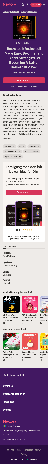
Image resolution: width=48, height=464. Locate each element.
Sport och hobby (32, 151)
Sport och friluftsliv (13, 156)
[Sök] (22, 4)
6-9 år (23, 12)
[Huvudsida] (44, 4)
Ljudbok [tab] (13, 246)
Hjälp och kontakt (15, 375)
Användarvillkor (34, 431)
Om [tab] (4, 246)
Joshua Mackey (10, 265)
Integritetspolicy (21, 431)
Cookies (6, 435)
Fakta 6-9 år (32, 12)
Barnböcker (14, 12)
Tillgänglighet (8, 431)
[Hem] (11, 4)
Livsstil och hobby (12, 151)
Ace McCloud (29, 72)
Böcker (6, 12)
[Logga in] (27, 4)
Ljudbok (6, 283)
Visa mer (7, 138)
